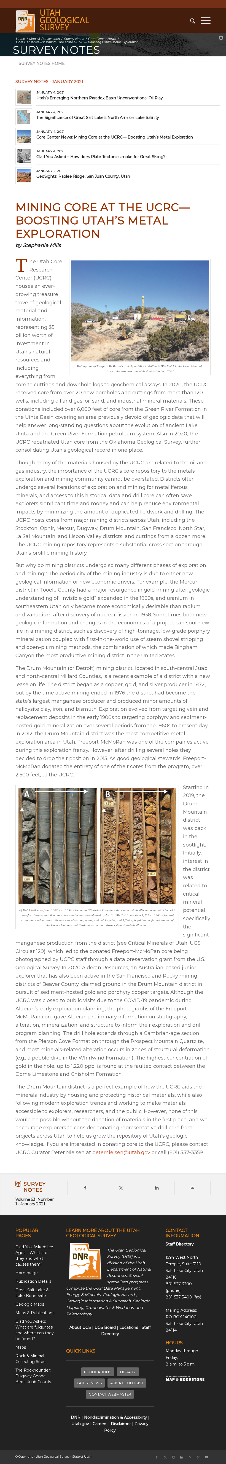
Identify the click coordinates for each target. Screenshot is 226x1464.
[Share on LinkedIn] (157, 1188)
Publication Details (33, 1281)
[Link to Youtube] (206, 1457)
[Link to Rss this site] (190, 1457)
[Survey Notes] (18, 1184)
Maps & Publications (34, 1312)
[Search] (190, 20)
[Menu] (203, 20)
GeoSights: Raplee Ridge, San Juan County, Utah (83, 176)
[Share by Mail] (192, 1188)
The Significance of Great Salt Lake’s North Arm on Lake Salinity (97, 117)
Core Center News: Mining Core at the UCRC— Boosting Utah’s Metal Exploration (114, 137)
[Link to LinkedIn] (181, 1457)
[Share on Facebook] (85, 1188)
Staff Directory (180, 1244)
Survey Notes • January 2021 (49, 81)
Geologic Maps (29, 1304)
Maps (20, 1347)
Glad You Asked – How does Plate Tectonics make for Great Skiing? (101, 156)
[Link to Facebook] (157, 1457)
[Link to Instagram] (173, 1457)
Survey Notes (35, 1187)
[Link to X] (165, 1457)
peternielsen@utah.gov (121, 1152)
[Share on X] (121, 1188)
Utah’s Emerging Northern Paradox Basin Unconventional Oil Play (99, 97)
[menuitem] (190, 20)
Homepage (26, 1272)
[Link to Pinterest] (198, 1457)
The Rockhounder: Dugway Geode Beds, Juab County (33, 1376)
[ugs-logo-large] (53, 20)
